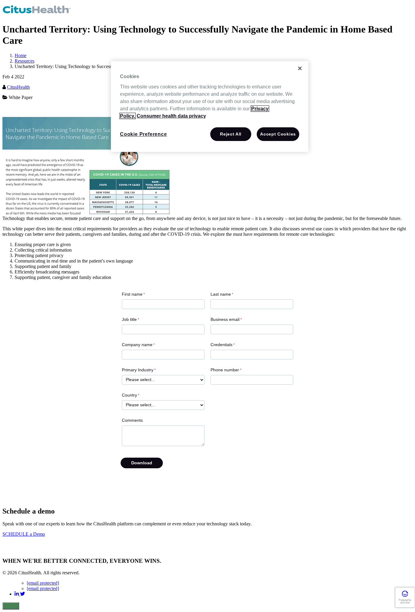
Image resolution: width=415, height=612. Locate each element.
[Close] (300, 68)
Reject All (231, 134)
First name (132, 294)
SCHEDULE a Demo (23, 534)
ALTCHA (405, 602)
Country (129, 395)
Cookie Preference (143, 134)
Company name (137, 344)
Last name (221, 294)
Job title (129, 319)
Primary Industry (137, 370)
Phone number (225, 370)
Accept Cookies (278, 134)
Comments (132, 420)
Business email (225, 319)
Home (20, 55)
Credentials (221, 344)
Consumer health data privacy (171, 116)
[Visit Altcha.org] (405, 596)
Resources (24, 61)
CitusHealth (18, 87)
